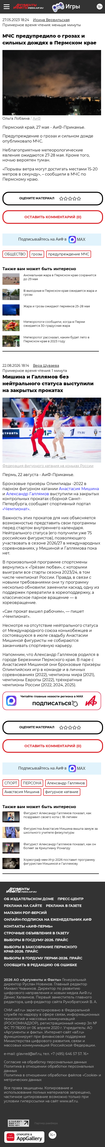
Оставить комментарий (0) (52, 217)
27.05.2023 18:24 (15, 20)
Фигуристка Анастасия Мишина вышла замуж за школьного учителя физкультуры (60, 830)
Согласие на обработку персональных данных (45, 1062)
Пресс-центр (71, 899)
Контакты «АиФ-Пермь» (28, 926)
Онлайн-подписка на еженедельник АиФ (48, 919)
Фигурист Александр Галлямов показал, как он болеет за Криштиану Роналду (59, 846)
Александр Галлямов (27, 494)
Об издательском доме (29, 899)
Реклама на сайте (23, 906)
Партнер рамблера (46, 1123)
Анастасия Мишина (79, 488)
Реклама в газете (64, 906)
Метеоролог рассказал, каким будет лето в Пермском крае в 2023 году (56, 339)
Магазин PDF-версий (25, 913)
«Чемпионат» (16, 509)
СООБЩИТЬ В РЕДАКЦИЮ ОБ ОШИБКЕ (40, 965)
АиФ (37, 118)
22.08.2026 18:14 (15, 365)
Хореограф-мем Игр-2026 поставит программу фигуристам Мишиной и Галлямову (59, 861)
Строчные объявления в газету (36, 933)
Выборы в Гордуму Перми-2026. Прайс (43, 958)
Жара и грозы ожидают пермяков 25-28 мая (56, 306)
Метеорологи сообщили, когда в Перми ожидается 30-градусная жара (54, 323)
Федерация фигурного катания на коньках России (48, 466)
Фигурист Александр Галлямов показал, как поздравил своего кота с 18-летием (57, 815)
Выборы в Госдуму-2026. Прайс (36, 940)
